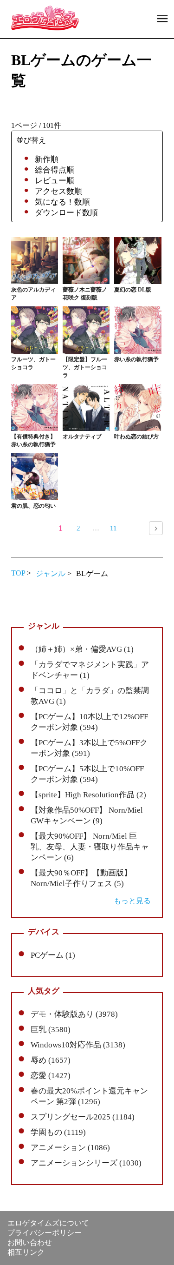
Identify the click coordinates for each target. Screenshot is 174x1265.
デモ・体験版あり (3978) (74, 1014)
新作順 (46, 159)
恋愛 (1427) (51, 1075)
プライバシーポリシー (44, 1233)
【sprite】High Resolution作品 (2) (88, 794)
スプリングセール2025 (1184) (83, 1117)
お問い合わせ (29, 1242)
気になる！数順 (62, 202)
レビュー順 (54, 180)
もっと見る (132, 901)
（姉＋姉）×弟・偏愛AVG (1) (82, 649)
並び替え (31, 140)
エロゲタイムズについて (48, 1223)
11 (113, 528)
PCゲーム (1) (53, 955)
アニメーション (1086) (70, 1147)
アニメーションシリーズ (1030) (86, 1163)
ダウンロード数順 (66, 212)
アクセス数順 (58, 191)
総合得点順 (54, 170)
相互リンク (26, 1252)
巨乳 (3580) (51, 1029)
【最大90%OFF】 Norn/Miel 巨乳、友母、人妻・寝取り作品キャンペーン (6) (90, 847)
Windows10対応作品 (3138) (78, 1044)
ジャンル (50, 573)
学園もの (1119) (58, 1132)
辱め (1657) (51, 1060)
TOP (18, 573)
